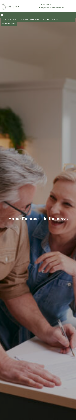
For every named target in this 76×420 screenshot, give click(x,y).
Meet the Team (12, 19)
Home (4, 19)
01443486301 (46, 5)
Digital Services (34, 19)
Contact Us (55, 19)
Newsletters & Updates (8, 23)
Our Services (24, 19)
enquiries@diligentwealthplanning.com (53, 8)
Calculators (45, 19)
